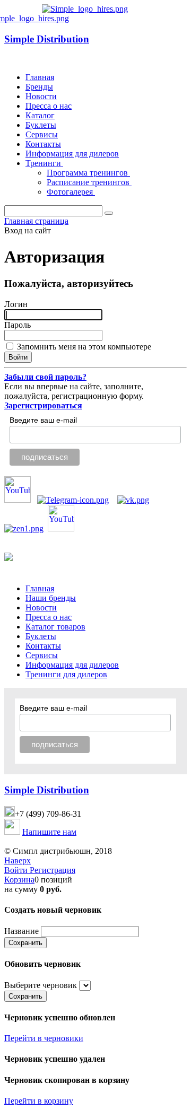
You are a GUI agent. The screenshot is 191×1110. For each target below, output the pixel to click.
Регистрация (52, 870)
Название (21, 931)
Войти (17, 870)
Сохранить (25, 943)
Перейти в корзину (38, 1100)
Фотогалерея (71, 191)
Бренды (39, 86)
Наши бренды (50, 597)
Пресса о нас (48, 105)
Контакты (43, 143)
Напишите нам (49, 831)
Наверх (17, 860)
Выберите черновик (40, 985)
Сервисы (41, 134)
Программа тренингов (88, 172)
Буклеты (40, 124)
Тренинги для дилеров (66, 674)
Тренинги (44, 163)
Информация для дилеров (72, 153)
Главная (39, 77)
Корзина (19, 879)
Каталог (40, 115)
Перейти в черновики (43, 1038)
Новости (41, 96)
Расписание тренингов (89, 182)
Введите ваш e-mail (43, 420)
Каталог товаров (55, 626)
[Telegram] (73, 499)
